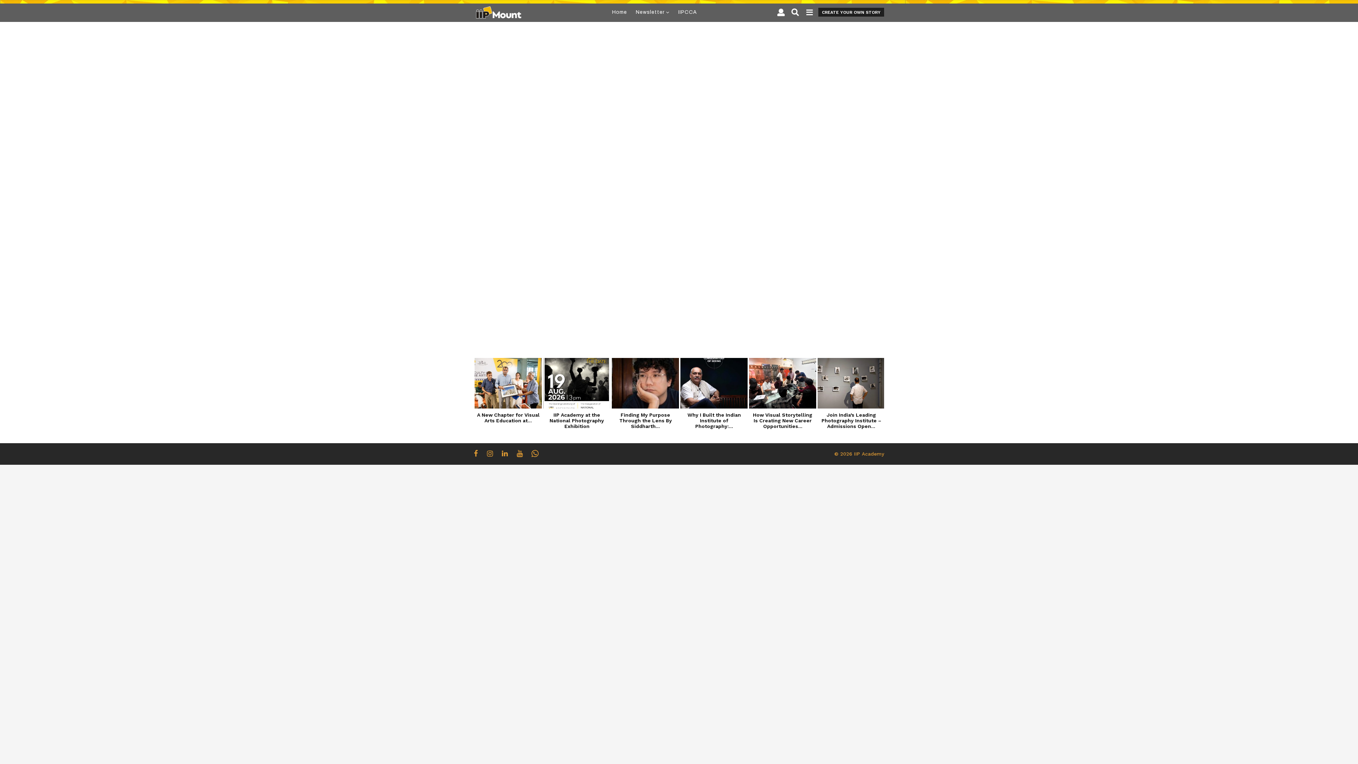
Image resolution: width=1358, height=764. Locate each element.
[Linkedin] (505, 453)
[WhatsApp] (535, 453)
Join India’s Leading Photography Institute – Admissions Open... (851, 420)
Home (619, 12)
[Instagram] (490, 453)
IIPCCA (687, 12)
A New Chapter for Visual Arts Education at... (508, 417)
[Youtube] (520, 453)
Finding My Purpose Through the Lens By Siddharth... (645, 420)
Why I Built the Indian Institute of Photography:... (714, 420)
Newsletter (650, 12)
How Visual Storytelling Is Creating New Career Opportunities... (782, 420)
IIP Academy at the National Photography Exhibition (577, 420)
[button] (781, 12)
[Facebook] (476, 453)
